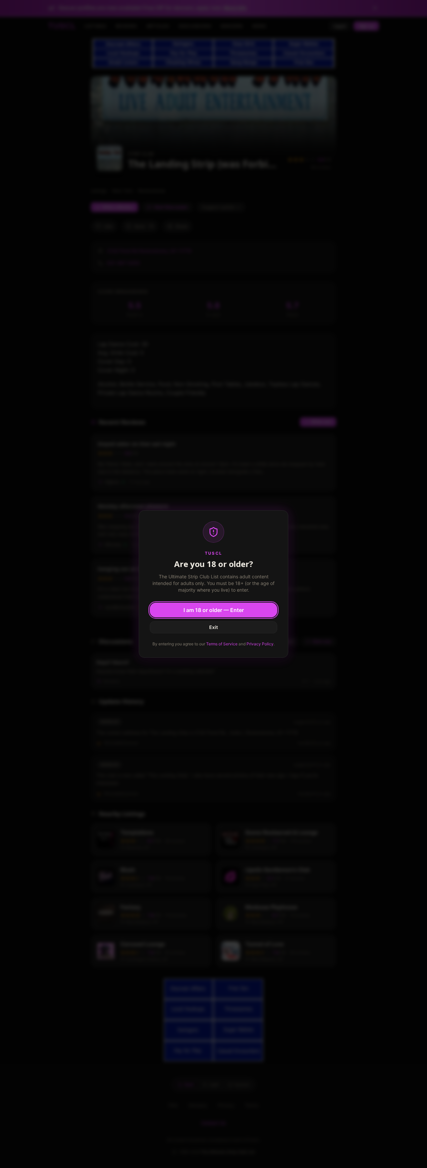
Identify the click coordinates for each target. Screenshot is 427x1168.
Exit (213, 627)
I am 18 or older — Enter (213, 610)
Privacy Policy (260, 643)
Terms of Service (222, 643)
